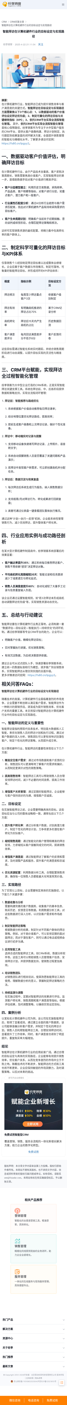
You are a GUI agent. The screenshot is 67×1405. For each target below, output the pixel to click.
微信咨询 (14, 1400)
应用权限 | (30, 1378)
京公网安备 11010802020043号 (27, 1381)
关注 (40, 44)
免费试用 (52, 1400)
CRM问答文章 (17, 21)
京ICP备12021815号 (48, 1381)
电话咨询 (33, 1400)
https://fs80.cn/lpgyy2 (15, 143)
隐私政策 (38, 1378)
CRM (4, 21)
